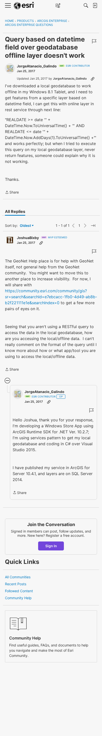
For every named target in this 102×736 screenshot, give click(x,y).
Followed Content (19, 591)
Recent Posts (15, 584)
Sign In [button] (51, 546)
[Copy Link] (93, 78)
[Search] (85, 5)
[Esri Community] (24, 5)
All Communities (17, 577)
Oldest (26, 225)
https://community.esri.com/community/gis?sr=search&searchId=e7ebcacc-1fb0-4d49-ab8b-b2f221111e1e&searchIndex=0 (51, 296)
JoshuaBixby (28, 238)
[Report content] (94, 41)
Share (12, 192)
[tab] (15, 211)
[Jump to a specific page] (93, 226)
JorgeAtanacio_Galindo (37, 66)
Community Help (18, 598)
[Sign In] (94, 5)
